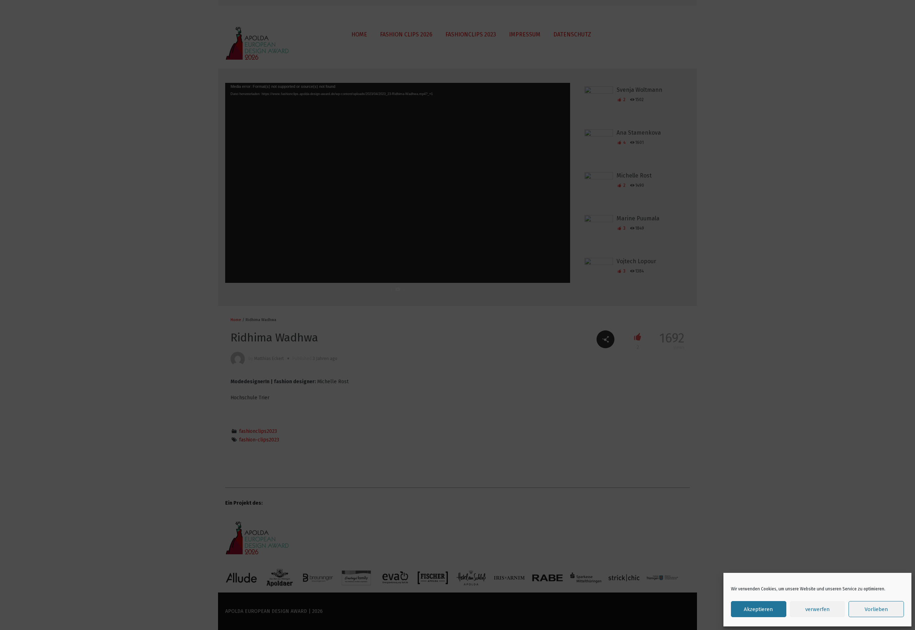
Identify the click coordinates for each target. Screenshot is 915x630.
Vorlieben (876, 609)
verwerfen (817, 609)
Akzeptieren (758, 609)
